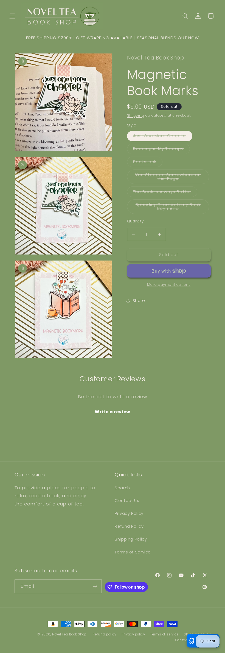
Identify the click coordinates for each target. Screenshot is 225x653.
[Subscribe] (95, 586)
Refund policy (104, 634)
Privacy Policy (129, 513)
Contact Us (127, 500)
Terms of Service (133, 552)
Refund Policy (129, 526)
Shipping (135, 115)
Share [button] (139, 300)
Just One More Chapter (162, 137)
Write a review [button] (112, 412)
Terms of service (164, 634)
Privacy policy (133, 634)
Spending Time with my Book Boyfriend (170, 208)
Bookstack (147, 163)
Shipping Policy (131, 539)
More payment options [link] (169, 284)
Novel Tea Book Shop (69, 634)
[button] (12, 16)
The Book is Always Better (165, 193)
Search (122, 488)
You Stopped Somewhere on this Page (170, 178)
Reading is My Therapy (161, 150)
